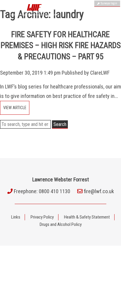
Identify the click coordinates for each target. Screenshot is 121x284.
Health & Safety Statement (87, 217)
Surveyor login (108, 3)
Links (15, 217)
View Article (14, 107)
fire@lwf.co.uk (99, 191)
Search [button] (59, 124)
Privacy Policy (42, 217)
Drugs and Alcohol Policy (61, 224)
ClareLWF (100, 73)
